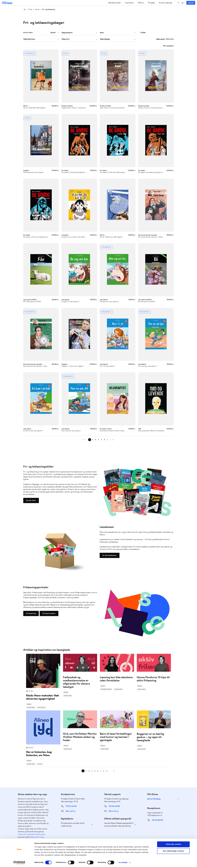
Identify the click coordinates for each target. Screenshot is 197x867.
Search (178, 3)
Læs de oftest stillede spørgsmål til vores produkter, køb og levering (118, 824)
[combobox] (41, 32)
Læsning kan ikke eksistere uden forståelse (117, 672)
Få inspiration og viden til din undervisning (72, 824)
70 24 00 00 (157, 820)
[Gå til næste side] (114, 770)
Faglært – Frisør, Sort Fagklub (79, 334)
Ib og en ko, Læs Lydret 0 (79, 269)
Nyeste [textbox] (53, 33)
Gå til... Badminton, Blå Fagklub (117, 205)
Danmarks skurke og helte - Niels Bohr (41, 334)
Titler (30, 9)
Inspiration (129, 2)
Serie (102, 33)
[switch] (71, 862)
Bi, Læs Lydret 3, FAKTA (156, 269)
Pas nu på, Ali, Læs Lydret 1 (79, 398)
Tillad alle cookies (173, 844)
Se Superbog (31, 613)
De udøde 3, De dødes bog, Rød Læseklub (156, 140)
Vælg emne (65, 39)
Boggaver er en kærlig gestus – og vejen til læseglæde (154, 730)
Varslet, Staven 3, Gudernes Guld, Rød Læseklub (156, 76)
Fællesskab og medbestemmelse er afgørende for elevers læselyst (80, 675)
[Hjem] (7, 2)
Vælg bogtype (105, 39)
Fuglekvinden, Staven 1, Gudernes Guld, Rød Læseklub (79, 76)
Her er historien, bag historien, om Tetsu (43, 737)
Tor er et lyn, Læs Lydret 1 (156, 334)
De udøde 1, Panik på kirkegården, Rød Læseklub (79, 140)
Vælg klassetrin (67, 33)
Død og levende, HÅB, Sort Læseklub (156, 398)
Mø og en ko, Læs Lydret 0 (117, 269)
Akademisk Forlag (36, 837)
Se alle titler (31, 500)
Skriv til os (70, 811)
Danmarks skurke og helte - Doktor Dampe (156, 205)
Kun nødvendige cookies (173, 851)
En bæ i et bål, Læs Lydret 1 (41, 398)
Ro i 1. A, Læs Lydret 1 (117, 334)
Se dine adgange (165, 2)
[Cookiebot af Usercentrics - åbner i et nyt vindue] (19, 862)
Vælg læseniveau (29, 39)
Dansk (37, 9)
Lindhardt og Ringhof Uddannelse (31, 834)
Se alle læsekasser (109, 555)
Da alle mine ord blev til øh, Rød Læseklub (79, 205)
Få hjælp (151, 2)
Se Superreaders (49, 613)
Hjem (24, 9)
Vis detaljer (123, 862)
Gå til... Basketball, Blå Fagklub (41, 76)
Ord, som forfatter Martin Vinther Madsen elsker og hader (80, 730)
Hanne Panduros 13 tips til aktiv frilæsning (154, 672)
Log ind (190, 3)
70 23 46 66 (114, 806)
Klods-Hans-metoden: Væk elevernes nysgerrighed (43, 681)
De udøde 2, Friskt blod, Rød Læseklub (117, 140)
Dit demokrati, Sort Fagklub (41, 140)
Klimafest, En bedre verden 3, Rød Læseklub (117, 398)
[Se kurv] (182, 3)
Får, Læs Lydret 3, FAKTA (41, 269)
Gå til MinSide (154, 799)
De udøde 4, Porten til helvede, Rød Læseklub (41, 205)
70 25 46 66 (71, 806)
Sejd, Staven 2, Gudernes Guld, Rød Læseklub (117, 76)
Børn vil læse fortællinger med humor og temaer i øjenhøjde (117, 730)
